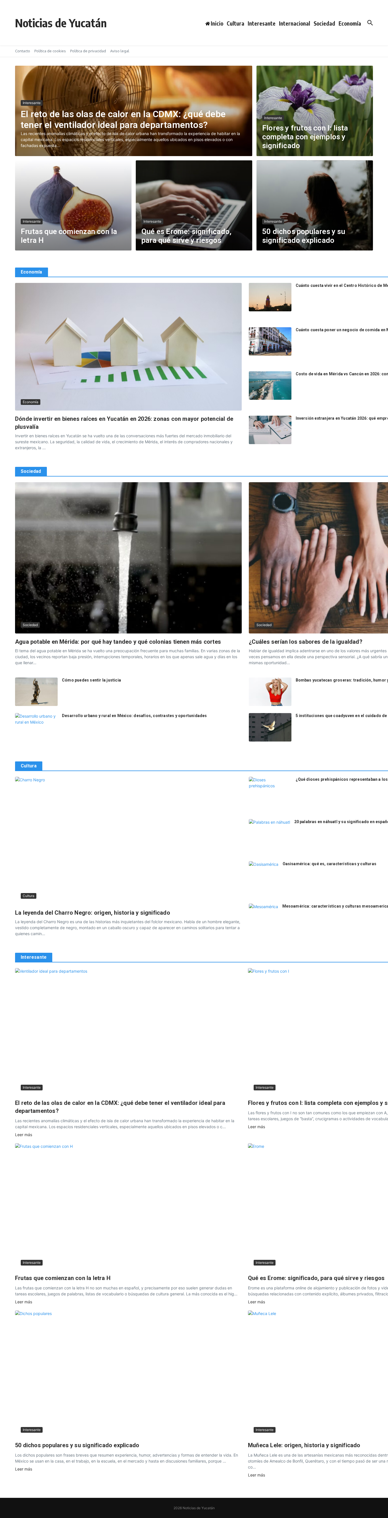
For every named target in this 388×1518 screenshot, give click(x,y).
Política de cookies (50, 51)
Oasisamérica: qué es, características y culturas (330, 863)
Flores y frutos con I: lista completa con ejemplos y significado (305, 137)
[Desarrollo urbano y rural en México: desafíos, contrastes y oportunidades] (36, 727)
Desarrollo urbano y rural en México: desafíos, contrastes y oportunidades (134, 715)
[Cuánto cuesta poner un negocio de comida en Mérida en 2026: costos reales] (270, 341)
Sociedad (324, 23)
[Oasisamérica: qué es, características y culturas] (263, 871)
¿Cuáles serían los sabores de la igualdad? (305, 641)
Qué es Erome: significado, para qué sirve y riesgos (186, 236)
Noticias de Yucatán (61, 23)
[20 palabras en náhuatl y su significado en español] (269, 833)
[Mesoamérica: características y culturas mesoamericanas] (263, 913)
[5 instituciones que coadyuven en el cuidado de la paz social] (270, 727)
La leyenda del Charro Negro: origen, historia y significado (92, 912)
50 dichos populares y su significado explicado (303, 236)
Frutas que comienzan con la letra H (62, 1278)
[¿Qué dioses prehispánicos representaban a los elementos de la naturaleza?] (270, 791)
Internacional (294, 23)
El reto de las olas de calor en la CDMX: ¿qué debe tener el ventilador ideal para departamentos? (123, 119)
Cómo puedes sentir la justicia (91, 680)
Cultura (235, 23)
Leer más (23, 1134)
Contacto (22, 51)
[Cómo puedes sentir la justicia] (36, 692)
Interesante (262, 23)
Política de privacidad (88, 51)
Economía (350, 23)
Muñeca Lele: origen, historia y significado (304, 1445)
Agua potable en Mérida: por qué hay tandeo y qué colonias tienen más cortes (118, 641)
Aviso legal (119, 51)
